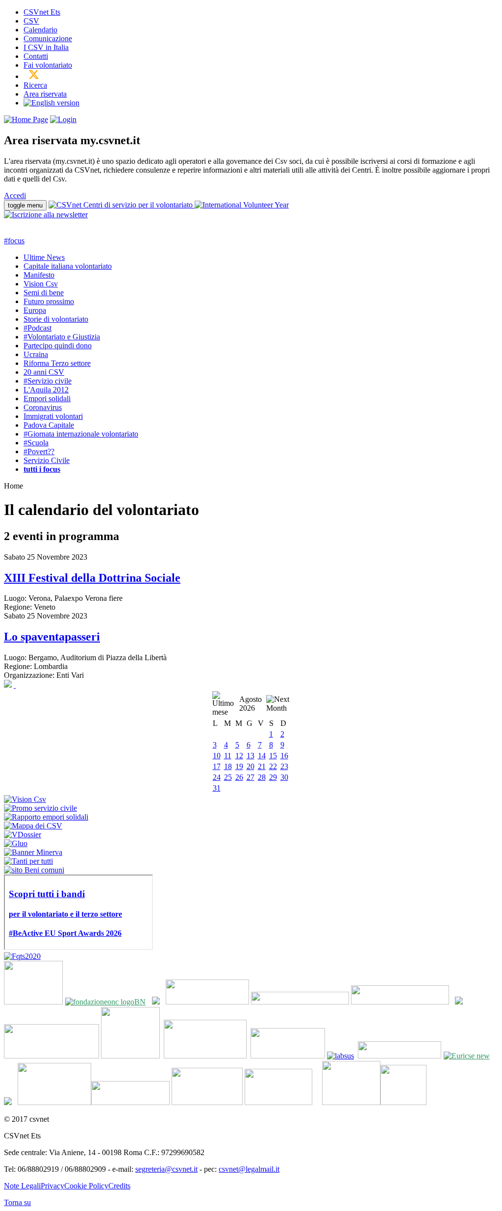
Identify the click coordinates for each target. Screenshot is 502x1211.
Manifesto (39, 275)
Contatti (36, 56)
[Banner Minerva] (33, 852)
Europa (35, 310)
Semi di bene (44, 292)
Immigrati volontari (53, 416)
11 (227, 755)
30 (284, 777)
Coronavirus (43, 407)
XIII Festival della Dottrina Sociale (92, 577)
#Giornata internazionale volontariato (81, 434)
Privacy (52, 1186)
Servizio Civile (47, 460)
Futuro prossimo (49, 301)
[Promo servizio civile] (40, 808)
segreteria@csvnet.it (166, 1169)
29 (273, 777)
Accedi (15, 195)
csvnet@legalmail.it (249, 1169)
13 (250, 755)
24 (217, 777)
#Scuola (36, 442)
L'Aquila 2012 (46, 390)
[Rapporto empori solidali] (46, 817)
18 (228, 766)
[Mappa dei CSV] (33, 826)
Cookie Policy (86, 1186)
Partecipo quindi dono (58, 345)
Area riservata (45, 94)
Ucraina (36, 354)
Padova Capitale (49, 425)
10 (217, 755)
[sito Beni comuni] (34, 870)
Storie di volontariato (56, 319)
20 (250, 766)
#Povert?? (39, 451)
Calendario (40, 30)
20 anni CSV (44, 372)
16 (284, 755)
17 (217, 766)
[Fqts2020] (22, 956)
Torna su (17, 1202)
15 (273, 755)
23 (284, 766)
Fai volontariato (48, 65)
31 (217, 788)
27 (250, 777)
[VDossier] (22, 834)
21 (262, 766)
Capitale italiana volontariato (68, 266)
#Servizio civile (48, 381)
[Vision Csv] (25, 799)
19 (239, 766)
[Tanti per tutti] (28, 861)
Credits (119, 1186)
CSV (31, 21)
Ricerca (35, 85)
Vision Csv (41, 284)
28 (262, 777)
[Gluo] (15, 843)
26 (239, 777)
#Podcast (37, 328)
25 (228, 777)
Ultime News (44, 257)
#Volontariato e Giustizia (62, 337)
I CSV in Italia (46, 47)
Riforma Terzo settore (57, 363)
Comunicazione (48, 38)
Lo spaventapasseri (52, 636)
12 (239, 755)
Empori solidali (47, 398)
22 (273, 766)
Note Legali (22, 1186)
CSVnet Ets (42, 12)
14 (262, 755)
